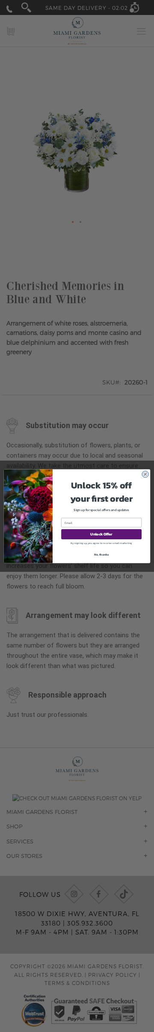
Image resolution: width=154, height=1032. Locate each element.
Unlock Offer (101, 534)
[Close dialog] (145, 473)
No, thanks (101, 554)
